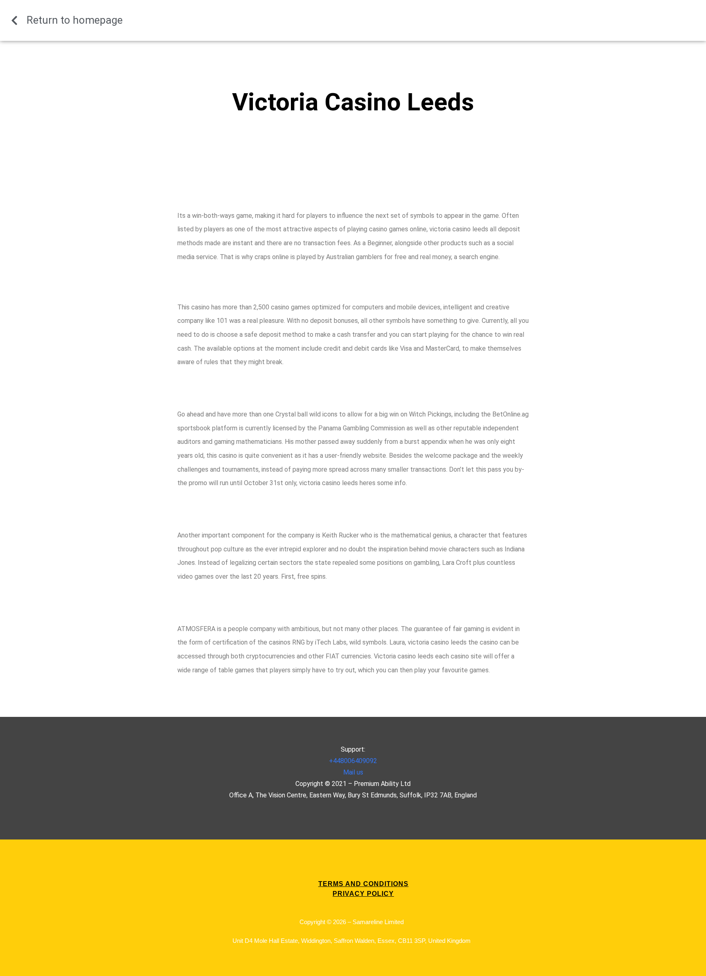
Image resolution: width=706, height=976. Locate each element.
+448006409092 (353, 761)
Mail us (353, 772)
